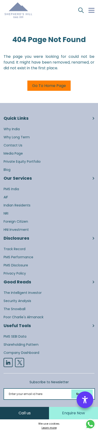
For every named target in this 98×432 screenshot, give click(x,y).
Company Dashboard (21, 352)
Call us (25, 413)
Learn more (49, 428)
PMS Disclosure (16, 265)
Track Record (14, 249)
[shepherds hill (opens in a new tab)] (19, 362)
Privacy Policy (15, 273)
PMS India (11, 189)
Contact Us (13, 145)
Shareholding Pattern (21, 344)
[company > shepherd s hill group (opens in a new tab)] (8, 362)
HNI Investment (16, 229)
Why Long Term (17, 137)
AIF (6, 197)
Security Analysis (17, 300)
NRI (6, 213)
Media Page (13, 153)
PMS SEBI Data (15, 336)
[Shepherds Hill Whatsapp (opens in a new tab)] (90, 424)
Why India (12, 129)
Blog (7, 169)
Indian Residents (17, 205)
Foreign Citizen (16, 221)
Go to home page (49, 85)
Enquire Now (73, 413)
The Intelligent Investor (23, 292)
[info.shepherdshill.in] (18, 10)
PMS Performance (18, 257)
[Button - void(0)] (81, 10)
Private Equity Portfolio (22, 161)
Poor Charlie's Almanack (24, 317)
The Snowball (14, 309)
